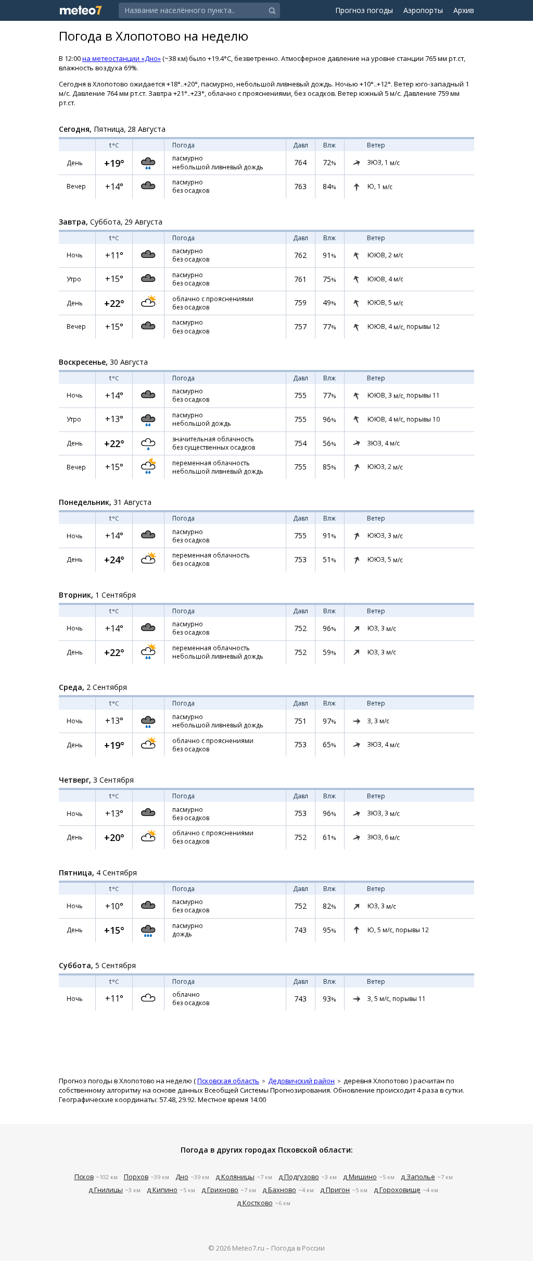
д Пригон (335, 1189)
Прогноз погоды (364, 10)
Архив (463, 10)
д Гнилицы (105, 1189)
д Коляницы (235, 1176)
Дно (181, 1176)
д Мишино (360, 1176)
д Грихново (219, 1189)
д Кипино (162, 1189)
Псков (84, 1176)
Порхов (136, 1176)
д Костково (255, 1202)
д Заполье (418, 1176)
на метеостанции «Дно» (121, 58)
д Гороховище (397, 1189)
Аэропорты (423, 10)
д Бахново (279, 1189)
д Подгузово (298, 1176)
